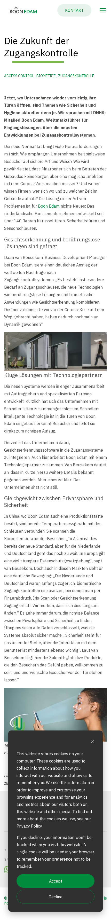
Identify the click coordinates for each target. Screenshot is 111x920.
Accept (55, 881)
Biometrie (46, 76)
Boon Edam (49, 206)
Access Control (19, 76)
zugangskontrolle (76, 76)
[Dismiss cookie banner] (92, 742)
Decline (55, 896)
